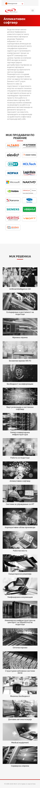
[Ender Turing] (29, 157)
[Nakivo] (29, 184)
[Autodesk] (29, 148)
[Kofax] (13, 175)
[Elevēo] (13, 157)
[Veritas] (13, 221)
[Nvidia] (13, 193)
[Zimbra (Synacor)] (13, 230)
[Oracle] (29, 193)
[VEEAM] (29, 212)
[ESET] (13, 166)
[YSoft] (29, 221)
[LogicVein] (29, 175)
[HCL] (29, 166)
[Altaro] (13, 148)
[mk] (11, 10)
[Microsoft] (13, 184)
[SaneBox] (29, 203)
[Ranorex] (13, 203)
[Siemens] (13, 212)
